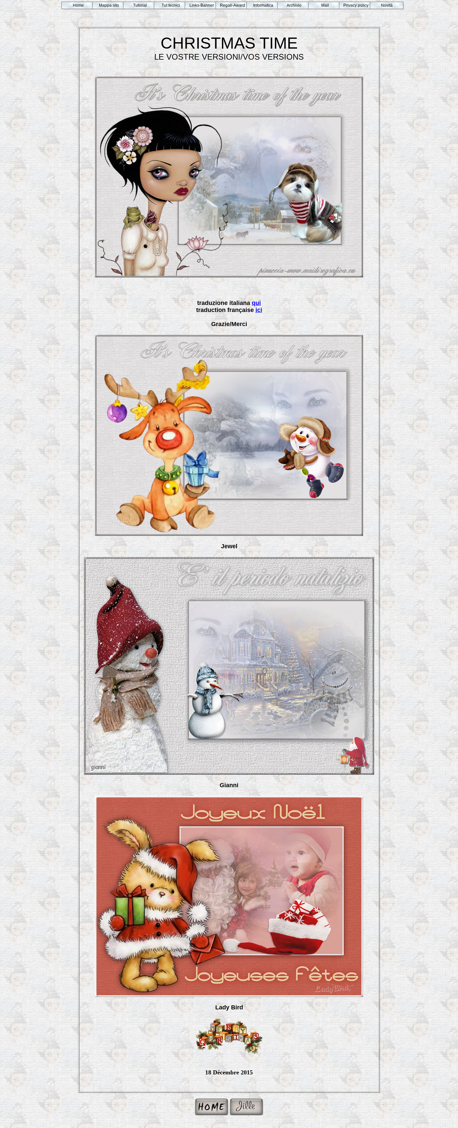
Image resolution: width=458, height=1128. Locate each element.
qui (256, 303)
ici (258, 310)
